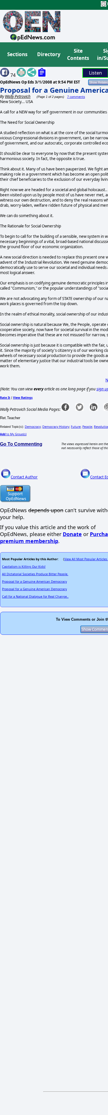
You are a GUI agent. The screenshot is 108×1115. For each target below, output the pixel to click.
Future (76, 427)
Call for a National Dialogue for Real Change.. (35, 596)
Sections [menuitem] (17, 54)
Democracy (33, 427)
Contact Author (24, 477)
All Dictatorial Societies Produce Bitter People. (35, 574)
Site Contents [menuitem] (78, 55)
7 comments (76, 97)
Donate (72, 534)
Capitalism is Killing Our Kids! (24, 567)
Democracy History (55, 427)
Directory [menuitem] (48, 54)
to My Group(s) (13, 434)
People (87, 427)
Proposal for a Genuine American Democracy (34, 582)
